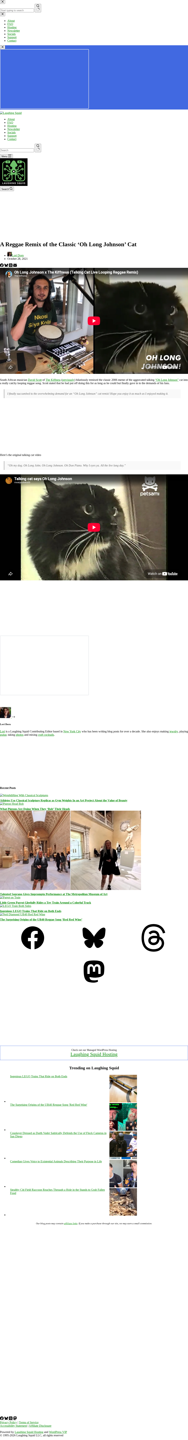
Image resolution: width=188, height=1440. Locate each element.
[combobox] (17, 150)
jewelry (173, 731)
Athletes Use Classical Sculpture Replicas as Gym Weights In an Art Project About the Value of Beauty (63, 800)
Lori (2, 731)
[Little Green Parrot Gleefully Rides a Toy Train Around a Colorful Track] (10, 897)
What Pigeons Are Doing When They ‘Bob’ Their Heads (35, 808)
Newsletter (13, 129)
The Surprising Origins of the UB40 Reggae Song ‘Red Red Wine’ (41, 919)
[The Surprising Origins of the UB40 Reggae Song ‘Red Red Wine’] (22, 914)
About (11, 119)
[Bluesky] (6, 266)
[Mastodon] (94, 984)
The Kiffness (53, 379)
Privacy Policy (8, 1422)
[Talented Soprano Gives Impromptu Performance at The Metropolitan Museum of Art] (70, 889)
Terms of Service (29, 1422)
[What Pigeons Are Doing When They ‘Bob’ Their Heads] (12, 803)
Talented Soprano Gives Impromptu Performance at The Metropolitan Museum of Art (53, 894)
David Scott (35, 379)
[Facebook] (2, 266)
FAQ (10, 122)
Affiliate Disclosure (40, 1425)
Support (12, 135)
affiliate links (70, 1223)
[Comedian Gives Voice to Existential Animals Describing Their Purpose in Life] (123, 1186)
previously (68, 379)
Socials (11, 132)
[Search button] (38, 148)
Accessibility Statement (13, 1425)
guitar (3, 734)
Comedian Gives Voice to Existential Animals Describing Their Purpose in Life (56, 1161)
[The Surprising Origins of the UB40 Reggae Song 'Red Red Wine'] (123, 1129)
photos (20, 734)
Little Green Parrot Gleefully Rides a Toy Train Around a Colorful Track (45, 902)
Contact (11, 139)
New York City (72, 731)
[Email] (15, 266)
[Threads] (11, 266)
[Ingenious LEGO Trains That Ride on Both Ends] (15, 905)
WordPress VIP (58, 1432)
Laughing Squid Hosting (94, 1054)
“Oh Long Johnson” (167, 379)
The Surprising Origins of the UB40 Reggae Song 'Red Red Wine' (48, 1104)
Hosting (12, 125)
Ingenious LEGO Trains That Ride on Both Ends (30, 911)
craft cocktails (46, 734)
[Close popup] (2, 47)
